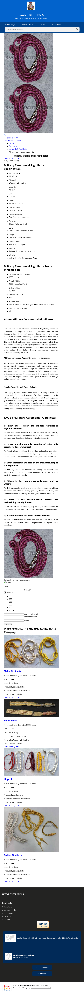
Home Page (10, 24)
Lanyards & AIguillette (18, 149)
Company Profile (26, 24)
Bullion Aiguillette (13, 855)
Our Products (42, 24)
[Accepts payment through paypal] (43, 927)
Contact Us (57, 24)
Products (13, 146)
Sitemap (7, 920)
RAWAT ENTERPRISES (31, 16)
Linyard (8, 779)
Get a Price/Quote (11, 158)
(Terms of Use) (43, 985)
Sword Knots (10, 720)
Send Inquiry (12, 138)
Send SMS (43, 973)
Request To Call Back (12, 140)
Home (11, 143)
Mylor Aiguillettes (13, 671)
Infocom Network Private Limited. (41, 988)
